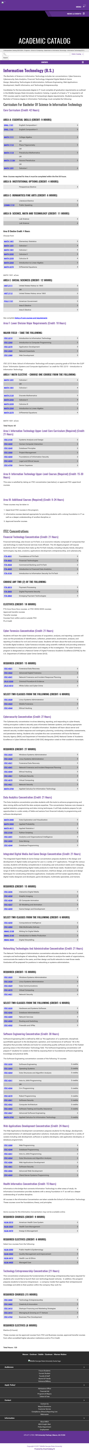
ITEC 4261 (8, 1080)
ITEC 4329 (8, 986)
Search (5, 58)
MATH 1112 (9, 145)
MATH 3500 (9, 824)
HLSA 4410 (8, 1258)
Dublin (41, 1354)
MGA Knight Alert (44, 1424)
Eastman (48, 1354)
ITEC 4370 (8, 780)
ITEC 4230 (8, 896)
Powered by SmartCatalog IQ (44, 1449)
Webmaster (44, 1414)
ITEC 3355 (8, 841)
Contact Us (45, 1404)
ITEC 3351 (8, 837)
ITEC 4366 (8, 1171)
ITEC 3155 (8, 440)
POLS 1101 (8, 301)
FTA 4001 (8, 556)
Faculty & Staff (44, 1376)
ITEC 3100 (8, 833)
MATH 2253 (9, 258)
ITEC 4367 (8, 1113)
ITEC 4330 (8, 1021)
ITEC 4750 (8, 465)
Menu (79, 7)
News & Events (74, 14)
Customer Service (44, 1409)
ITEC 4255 (8, 909)
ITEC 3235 (8, 444)
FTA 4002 (8, 560)
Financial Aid (44, 1391)
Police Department (44, 1427)
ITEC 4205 (8, 461)
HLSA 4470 (8, 1231)
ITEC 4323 (8, 704)
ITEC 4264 (8, 1073)
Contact (8, 1400)
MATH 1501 (9, 250)
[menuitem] (25, 1354)
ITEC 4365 (8, 1109)
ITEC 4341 (8, 677)
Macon (25, 1354)
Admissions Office (44, 1389)
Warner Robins (60, 1354)
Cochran (33, 1354)
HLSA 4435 (8, 1262)
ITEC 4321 (8, 669)
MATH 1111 (9, 137)
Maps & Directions (44, 1406)
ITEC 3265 (8, 1068)
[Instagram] (46, 1438)
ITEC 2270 (8, 347)
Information (9, 1418)
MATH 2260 (9, 263)
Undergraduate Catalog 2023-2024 (13, 50)
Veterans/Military (44, 1381)
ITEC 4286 (8, 1162)
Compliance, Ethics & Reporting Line (44, 1412)
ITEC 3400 (8, 1300)
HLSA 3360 (8, 1254)
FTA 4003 (8, 565)
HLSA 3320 (8, 1227)
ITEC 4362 (8, 1104)
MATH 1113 (9, 153)
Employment (44, 1429)
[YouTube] (50, 1438)
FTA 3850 (8, 592)
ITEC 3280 (8, 1145)
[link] (44, 1361)
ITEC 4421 (8, 784)
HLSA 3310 (8, 1222)
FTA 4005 (8, 569)
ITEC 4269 (8, 1175)
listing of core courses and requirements (31, 318)
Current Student (44, 1373)
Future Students (44, 1371)
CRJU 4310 (8, 686)
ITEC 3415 (8, 1313)
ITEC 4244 (8, 845)
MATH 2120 (9, 395)
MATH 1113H (9, 160)
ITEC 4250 (8, 923)
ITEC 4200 (8, 457)
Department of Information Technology (55, 50)
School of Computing (37, 50)
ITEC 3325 (8, 755)
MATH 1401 (9, 241)
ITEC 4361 (8, 776)
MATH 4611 (9, 828)
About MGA (44, 1422)
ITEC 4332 (8, 1025)
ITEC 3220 (8, 1008)
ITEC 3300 (8, 452)
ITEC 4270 (8, 1096)
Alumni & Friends (44, 1378)
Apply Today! (10, 1385)
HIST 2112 (8, 293)
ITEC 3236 (8, 892)
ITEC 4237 (8, 905)
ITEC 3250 (8, 1064)
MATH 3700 (9, 789)
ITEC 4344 (8, 708)
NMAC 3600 (9, 940)
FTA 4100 (8, 573)
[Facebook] (38, 1438)
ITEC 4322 (8, 673)
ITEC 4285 (8, 1017)
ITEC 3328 (8, 700)
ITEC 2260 (8, 342)
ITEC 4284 (8, 927)
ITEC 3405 (8, 1304)
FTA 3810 (8, 587)
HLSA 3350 (8, 1250)
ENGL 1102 (8, 129)
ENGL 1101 (8, 125)
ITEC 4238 (8, 900)
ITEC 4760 (8, 1317)
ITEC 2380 (8, 355)
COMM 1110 (9, 205)
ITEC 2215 (8, 338)
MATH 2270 (9, 267)
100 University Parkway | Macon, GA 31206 (50, 1435)
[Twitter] (42, 1438)
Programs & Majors (44, 1394)
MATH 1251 (9, 168)
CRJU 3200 (8, 681)
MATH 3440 (9, 820)
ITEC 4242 (8, 1013)
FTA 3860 (8, 596)
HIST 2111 (8, 286)
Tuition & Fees (44, 1396)
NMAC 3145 (9, 935)
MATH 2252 (9, 254)
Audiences (9, 1367)
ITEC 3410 (8, 1308)
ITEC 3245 (8, 448)
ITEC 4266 (8, 1088)
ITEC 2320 (8, 351)
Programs (27, 50)
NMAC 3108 (9, 931)
